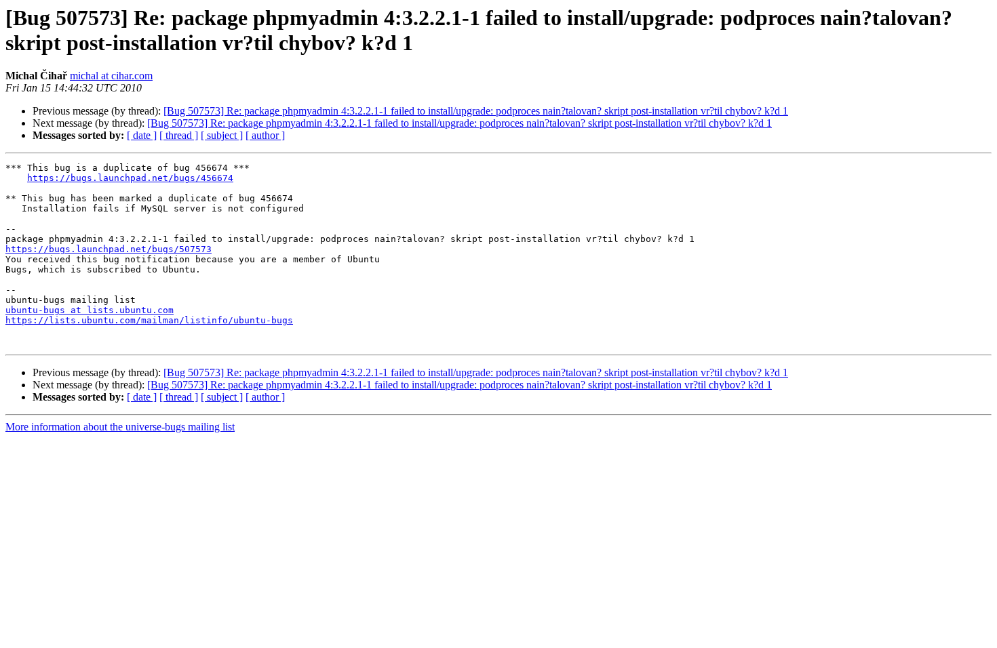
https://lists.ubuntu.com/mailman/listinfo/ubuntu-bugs (149, 320)
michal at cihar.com (111, 75)
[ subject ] (222, 135)
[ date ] (142, 135)
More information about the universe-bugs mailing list (120, 426)
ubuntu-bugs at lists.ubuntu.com (89, 310)
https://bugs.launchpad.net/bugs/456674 (130, 178)
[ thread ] (178, 135)
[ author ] (265, 135)
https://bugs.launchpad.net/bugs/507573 (108, 249)
